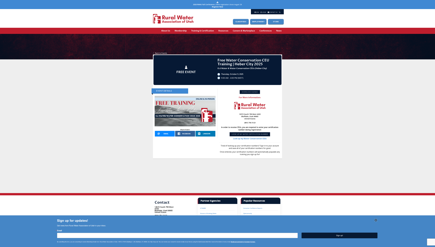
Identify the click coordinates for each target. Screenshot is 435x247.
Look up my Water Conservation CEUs (250, 138)
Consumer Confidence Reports (252, 208)
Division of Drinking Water (208, 213)
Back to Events (161, 53)
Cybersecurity (247, 213)
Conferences (265, 30)
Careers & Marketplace (244, 30)
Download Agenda (250, 92)
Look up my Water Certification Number (250, 134)
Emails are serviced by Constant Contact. (243, 242)
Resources (223, 30)
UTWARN (203, 208)
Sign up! (339, 235)
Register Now (217, 7)
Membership (181, 30)
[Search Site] (279, 11)
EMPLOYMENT (258, 21)
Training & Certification (202, 30)
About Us (165, 30)
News (279, 30)
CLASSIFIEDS (240, 21)
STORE (276, 21)
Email (59, 230)
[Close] (376, 220)
